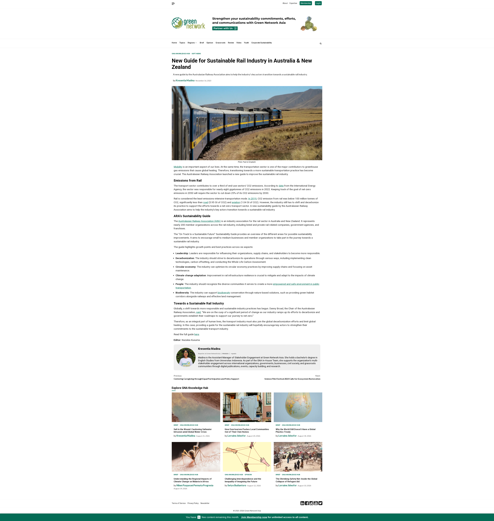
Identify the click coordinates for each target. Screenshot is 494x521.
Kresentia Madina (185, 80)
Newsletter (205, 503)
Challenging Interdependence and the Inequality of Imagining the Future (247, 457)
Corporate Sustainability (261, 43)
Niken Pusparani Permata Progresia (195, 485)
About (285, 3)
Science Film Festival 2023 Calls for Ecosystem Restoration (292, 377)
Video (238, 43)
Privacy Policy (193, 503)
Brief (202, 43)
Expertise (293, 3)
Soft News (196, 53)
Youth (246, 43)
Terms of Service (179, 503)
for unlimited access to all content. (274, 517)
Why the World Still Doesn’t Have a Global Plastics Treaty (298, 407)
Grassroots (220, 43)
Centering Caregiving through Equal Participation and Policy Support (206, 377)
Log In (318, 3)
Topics (182, 43)
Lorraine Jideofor (237, 435)
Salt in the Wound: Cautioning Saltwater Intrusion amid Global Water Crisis (196, 407)
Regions (191, 43)
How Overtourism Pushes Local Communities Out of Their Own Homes (247, 407)
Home (174, 43)
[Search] (320, 43)
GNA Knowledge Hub (181, 53)
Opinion (209, 43)
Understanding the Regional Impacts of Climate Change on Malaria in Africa (196, 457)
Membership (306, 3)
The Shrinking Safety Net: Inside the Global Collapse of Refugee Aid (298, 457)
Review (231, 43)
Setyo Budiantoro (237, 485)
